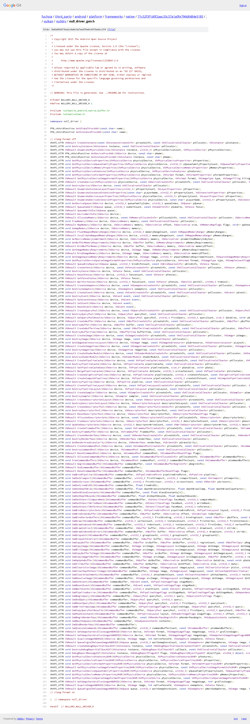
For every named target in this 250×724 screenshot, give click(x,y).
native (130, 16)
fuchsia (47, 16)
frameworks (114, 16)
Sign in (243, 5)
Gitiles (20, 718)
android (80, 16)
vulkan (48, 21)
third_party (63, 16)
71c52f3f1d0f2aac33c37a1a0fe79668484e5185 (170, 16)
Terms (39, 718)
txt (236, 718)
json (244, 718)
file (111, 29)
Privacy (30, 718)
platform (95, 16)
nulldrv (61, 21)
